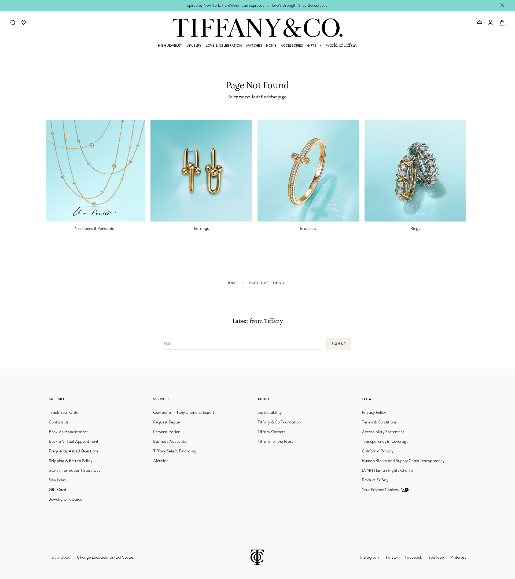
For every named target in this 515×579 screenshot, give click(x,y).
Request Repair (167, 422)
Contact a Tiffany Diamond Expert (183, 412)
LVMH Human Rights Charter (388, 470)
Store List (91, 470)
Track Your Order (64, 412)
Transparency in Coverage (385, 441)
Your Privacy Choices (380, 489)
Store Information (64, 470)
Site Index (57, 480)
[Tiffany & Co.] (257, 27)
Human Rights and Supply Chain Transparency (403, 460)
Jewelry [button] (193, 45)
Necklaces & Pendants (94, 228)
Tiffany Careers (271, 431)
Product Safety (375, 480)
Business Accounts (169, 441)
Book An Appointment (68, 431)
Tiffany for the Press (275, 441)
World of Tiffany (341, 45)
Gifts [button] (311, 45)
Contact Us (59, 422)
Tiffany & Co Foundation (279, 422)
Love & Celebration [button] (223, 45)
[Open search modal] (13, 22)
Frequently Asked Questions (73, 451)
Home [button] (271, 45)
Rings (415, 228)
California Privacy (377, 451)
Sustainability (270, 412)
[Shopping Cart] (502, 22)
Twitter (391, 557)
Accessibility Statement (383, 431)
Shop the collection (313, 5)
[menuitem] (170, 47)
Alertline (160, 460)
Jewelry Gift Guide (65, 499)
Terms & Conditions (379, 422)
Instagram (369, 557)
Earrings (201, 228)
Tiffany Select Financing (174, 451)
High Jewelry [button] (170, 45)
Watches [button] (254, 45)
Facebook (413, 557)
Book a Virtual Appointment (73, 441)
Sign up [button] (338, 344)
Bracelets (308, 228)
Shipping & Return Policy (70, 460)
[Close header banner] (502, 5)
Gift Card (57, 489)
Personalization (166, 431)
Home (232, 283)
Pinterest (458, 557)
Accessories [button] (292, 45)
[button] (23, 22)
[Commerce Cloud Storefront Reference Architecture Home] (257, 556)
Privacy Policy (374, 412)
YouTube (436, 557)
